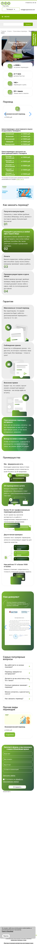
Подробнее (10, 736)
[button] (30, 114)
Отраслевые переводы (20, 31)
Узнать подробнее (7, 931)
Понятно (6, 936)
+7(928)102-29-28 (30, 2)
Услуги (9, 31)
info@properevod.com (28, 9)
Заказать (18, 56)
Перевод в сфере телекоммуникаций (12, 115)
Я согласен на (13, 780)
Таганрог (10, 9)
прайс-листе (20, 179)
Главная (3, 31)
